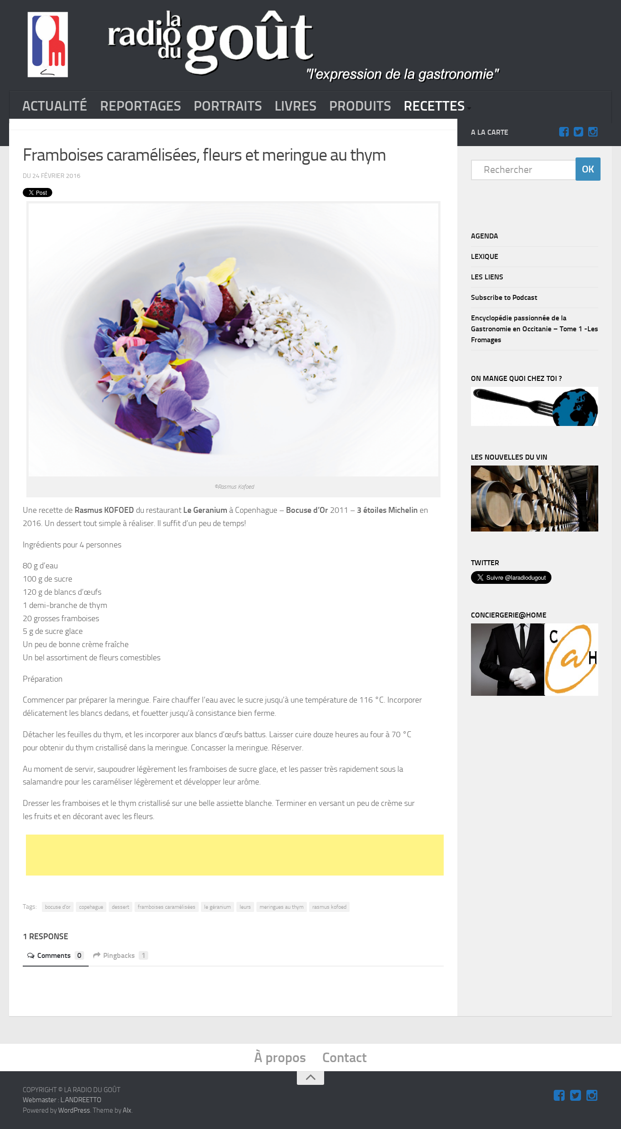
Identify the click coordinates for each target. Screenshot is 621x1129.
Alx (127, 1110)
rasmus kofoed (329, 907)
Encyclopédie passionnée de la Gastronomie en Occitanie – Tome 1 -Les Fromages (534, 329)
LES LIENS (487, 277)
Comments (59, 955)
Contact (344, 1057)
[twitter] (578, 132)
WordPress (74, 1110)
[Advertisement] (246, 855)
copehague (91, 907)
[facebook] (563, 132)
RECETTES (434, 106)
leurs (245, 907)
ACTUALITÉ (54, 106)
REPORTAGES (140, 106)
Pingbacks (124, 955)
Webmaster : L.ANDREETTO (62, 1100)
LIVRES (295, 106)
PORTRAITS (228, 106)
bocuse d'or (57, 907)
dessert (120, 907)
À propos (280, 1057)
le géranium (217, 907)
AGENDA (484, 236)
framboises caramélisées (166, 907)
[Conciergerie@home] (534, 693)
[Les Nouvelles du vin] (534, 529)
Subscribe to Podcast (504, 297)
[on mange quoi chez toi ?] (534, 424)
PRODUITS (360, 106)
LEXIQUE (484, 256)
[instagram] (592, 132)
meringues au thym (282, 907)
